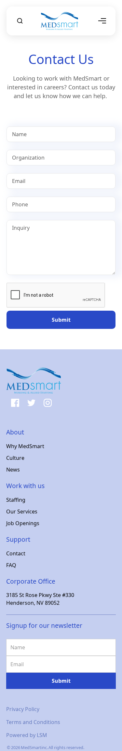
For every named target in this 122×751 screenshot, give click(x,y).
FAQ (11, 565)
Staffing (15, 499)
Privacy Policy (22, 709)
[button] (102, 21)
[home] (61, 21)
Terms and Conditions (33, 722)
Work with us (25, 485)
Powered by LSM (26, 735)
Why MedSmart (25, 446)
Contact (15, 553)
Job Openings (22, 523)
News (13, 469)
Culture (15, 457)
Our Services (21, 511)
